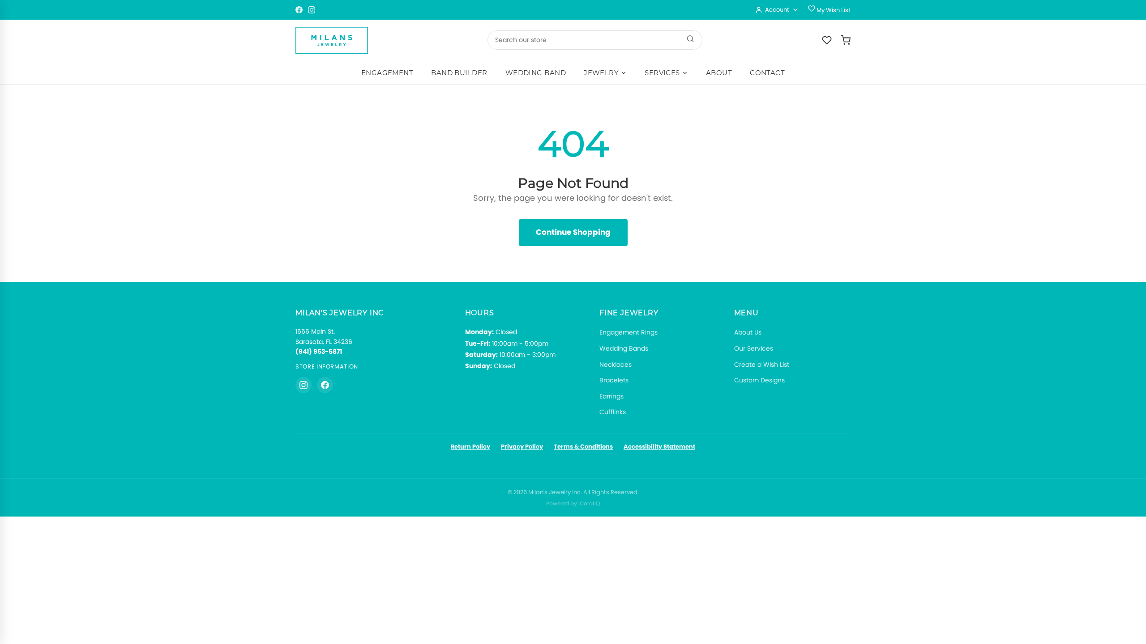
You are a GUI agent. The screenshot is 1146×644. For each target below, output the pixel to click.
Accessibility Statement (659, 446)
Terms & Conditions (583, 446)
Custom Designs (759, 380)
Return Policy (470, 446)
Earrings (611, 396)
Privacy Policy (522, 446)
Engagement (387, 72)
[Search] (690, 40)
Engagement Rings (628, 332)
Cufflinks (612, 411)
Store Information (326, 366)
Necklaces (615, 364)
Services (662, 72)
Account (777, 9)
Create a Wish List (761, 364)
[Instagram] (311, 9)
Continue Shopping (573, 232)
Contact (767, 72)
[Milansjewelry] (331, 40)
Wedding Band (535, 72)
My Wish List (833, 10)
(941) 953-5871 (318, 351)
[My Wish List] (827, 40)
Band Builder (459, 72)
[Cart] (846, 40)
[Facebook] (299, 9)
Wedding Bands (623, 348)
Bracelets (614, 380)
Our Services (753, 348)
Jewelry (601, 72)
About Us (747, 332)
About (719, 72)
